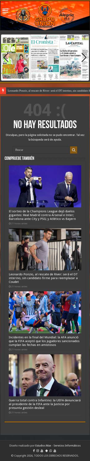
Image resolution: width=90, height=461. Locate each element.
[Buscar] (73, 150)
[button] (84, 57)
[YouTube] (42, 450)
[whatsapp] (50, 450)
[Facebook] (34, 450)
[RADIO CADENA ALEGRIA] (45, 15)
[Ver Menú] (5, 11)
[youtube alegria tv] (55, 450)
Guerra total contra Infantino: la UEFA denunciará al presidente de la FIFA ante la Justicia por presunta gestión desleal (45, 404)
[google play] (46, 450)
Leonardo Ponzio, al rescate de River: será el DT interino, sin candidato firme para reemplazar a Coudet (43, 278)
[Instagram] (37, 450)
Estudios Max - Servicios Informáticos (58, 445)
